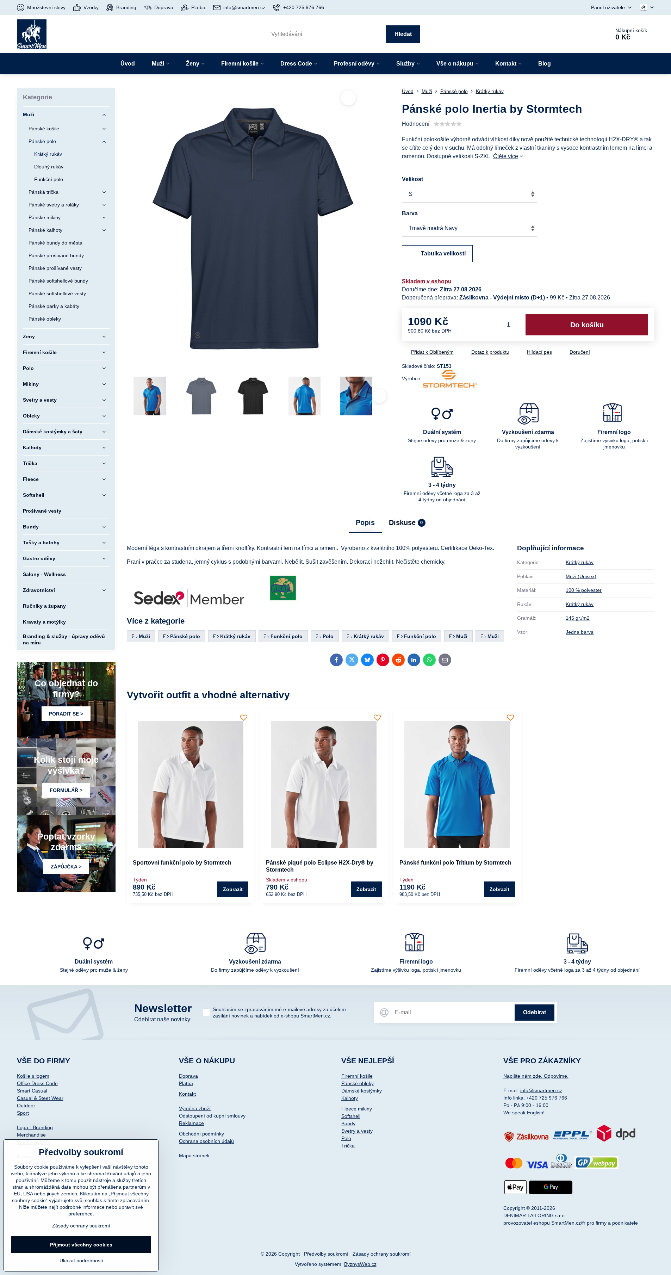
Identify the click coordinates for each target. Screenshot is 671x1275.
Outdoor (26, 1105)
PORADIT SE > (66, 714)
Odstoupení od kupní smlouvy (212, 1116)
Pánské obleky (357, 1083)
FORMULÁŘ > (66, 790)
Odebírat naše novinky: (163, 1019)
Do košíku (587, 325)
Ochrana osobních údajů (206, 1141)
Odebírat (534, 1012)
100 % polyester (584, 590)
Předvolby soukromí (326, 1254)
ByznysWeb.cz (360, 1264)
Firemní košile (357, 1076)
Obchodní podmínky (201, 1134)
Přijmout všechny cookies (81, 1245)
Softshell (350, 1116)
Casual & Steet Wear (40, 1098)
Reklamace (191, 1123)
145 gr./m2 (578, 618)
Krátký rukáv (580, 562)
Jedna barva (580, 632)
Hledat (403, 34)
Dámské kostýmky (361, 1091)
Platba (186, 1083)
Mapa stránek (194, 1155)
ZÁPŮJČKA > (66, 866)
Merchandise (31, 1135)
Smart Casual (32, 1091)
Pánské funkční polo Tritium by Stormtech (455, 863)
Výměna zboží (195, 1108)
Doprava (188, 1076)
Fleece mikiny (356, 1109)
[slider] (448, 124)
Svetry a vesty (357, 1131)
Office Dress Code (37, 1083)
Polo (346, 1138)
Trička (348, 1146)
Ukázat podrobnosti (81, 1260)
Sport (23, 1113)
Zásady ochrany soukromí (382, 1254)
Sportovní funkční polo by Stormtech (182, 863)
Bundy (348, 1123)
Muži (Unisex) (581, 576)
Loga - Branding (35, 1127)
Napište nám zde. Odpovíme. (536, 1076)
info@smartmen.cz (541, 1090)
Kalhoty (349, 1098)
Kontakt (187, 1094)
